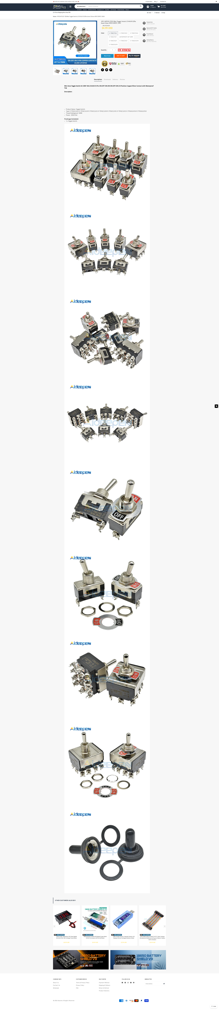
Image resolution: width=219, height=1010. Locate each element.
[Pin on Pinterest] (110, 69)
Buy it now (107, 56)
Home (54, 16)
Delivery (115, 79)
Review (122, 79)
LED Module (113, 9)
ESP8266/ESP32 (92, 9)
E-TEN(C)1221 (113, 41)
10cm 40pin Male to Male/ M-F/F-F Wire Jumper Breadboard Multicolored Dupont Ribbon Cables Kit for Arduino (152, 938)
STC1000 (79, 9)
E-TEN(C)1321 (123, 41)
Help (163, 12)
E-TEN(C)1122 (113, 33)
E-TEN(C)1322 (134, 33)
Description (98, 79)
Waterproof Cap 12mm (126, 37)
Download (107, 79)
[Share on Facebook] (102, 69)
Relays (127, 9)
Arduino (85, 9)
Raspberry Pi (100, 9)
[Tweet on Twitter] (106, 69)
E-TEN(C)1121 (113, 37)
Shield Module (120, 9)
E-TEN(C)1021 (123, 33)
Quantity (103, 50)
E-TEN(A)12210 (113, 44)
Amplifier (107, 9)
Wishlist (157, 12)
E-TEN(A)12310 (134, 41)
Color (102, 33)
